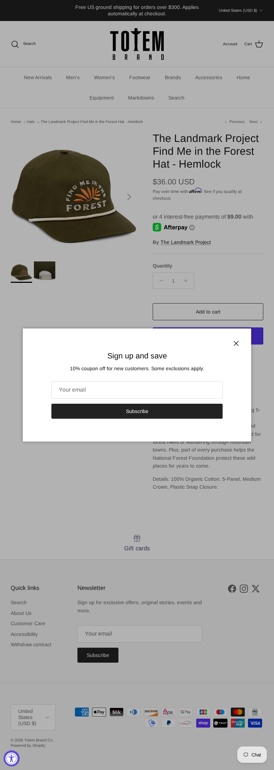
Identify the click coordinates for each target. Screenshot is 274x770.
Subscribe (137, 411)
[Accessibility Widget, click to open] (12, 758)
